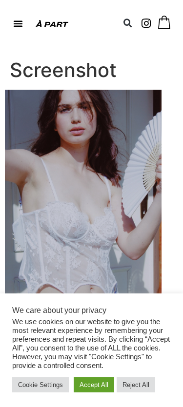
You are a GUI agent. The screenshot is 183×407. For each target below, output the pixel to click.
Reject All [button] (135, 384)
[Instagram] (146, 23)
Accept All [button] (94, 384)
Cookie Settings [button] (40, 384)
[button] (18, 23)
